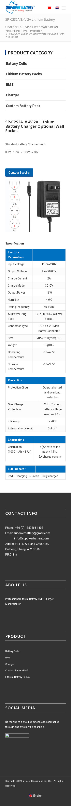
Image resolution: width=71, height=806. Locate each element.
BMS (10, 84)
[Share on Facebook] (6, 162)
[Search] (40, 8)
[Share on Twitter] (13, 162)
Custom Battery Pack (23, 106)
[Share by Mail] (33, 162)
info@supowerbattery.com (31, 538)
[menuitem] (40, 8)
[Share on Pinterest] (20, 162)
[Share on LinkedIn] (26, 162)
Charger (12, 95)
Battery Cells (16, 63)
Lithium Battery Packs (24, 74)
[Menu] (64, 8)
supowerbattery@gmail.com (32, 533)
